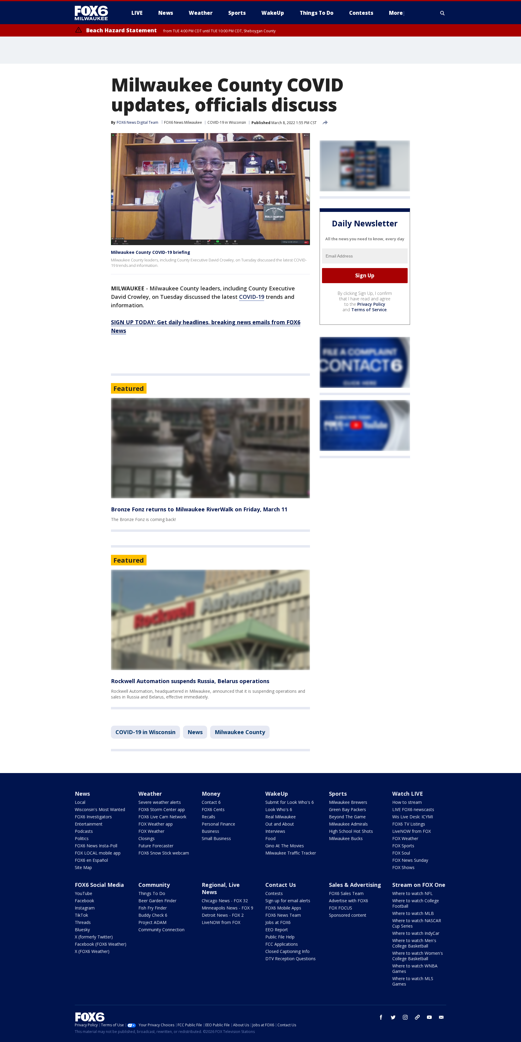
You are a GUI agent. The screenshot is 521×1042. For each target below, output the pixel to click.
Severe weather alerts (159, 802)
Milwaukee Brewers (348, 802)
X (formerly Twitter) (94, 937)
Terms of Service (369, 309)
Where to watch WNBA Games (414, 968)
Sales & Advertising (355, 884)
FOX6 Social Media (99, 884)
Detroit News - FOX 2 (223, 915)
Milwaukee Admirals (348, 824)
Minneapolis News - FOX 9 (227, 908)
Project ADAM (152, 922)
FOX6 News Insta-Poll (96, 846)
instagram (405, 1017)
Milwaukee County (240, 732)
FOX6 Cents (213, 809)
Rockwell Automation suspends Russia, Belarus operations (190, 681)
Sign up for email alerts (287, 900)
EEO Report (276, 929)
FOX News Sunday (410, 860)
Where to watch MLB (413, 913)
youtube (429, 1017)
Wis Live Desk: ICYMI (412, 817)
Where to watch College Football (415, 903)
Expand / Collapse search (442, 13)
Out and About (279, 824)
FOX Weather (151, 831)
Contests (274, 893)
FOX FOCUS (340, 908)
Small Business (216, 838)
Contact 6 (211, 802)
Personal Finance (218, 824)
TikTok (81, 915)
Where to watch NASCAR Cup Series (416, 923)
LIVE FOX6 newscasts (413, 809)
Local (80, 802)
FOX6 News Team (283, 915)
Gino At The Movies (284, 846)
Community (154, 884)
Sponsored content (347, 915)
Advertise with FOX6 (348, 900)
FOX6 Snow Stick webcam (163, 853)
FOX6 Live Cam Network (162, 817)
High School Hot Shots (351, 831)
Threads (83, 922)
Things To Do (151, 893)
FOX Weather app (155, 824)
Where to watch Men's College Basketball (414, 943)
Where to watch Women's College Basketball (417, 955)
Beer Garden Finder (157, 900)
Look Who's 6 (278, 809)
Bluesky (82, 929)
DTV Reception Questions (290, 958)
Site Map (83, 867)
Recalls (208, 817)
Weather (150, 793)
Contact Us (280, 884)
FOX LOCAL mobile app (98, 853)
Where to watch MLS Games (412, 981)
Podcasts (84, 831)
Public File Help (280, 937)
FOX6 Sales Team (346, 893)
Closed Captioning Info (287, 951)
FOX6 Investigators (93, 817)
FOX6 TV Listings (408, 824)
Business (210, 831)
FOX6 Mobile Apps (283, 908)
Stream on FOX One (418, 884)
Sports (338, 793)
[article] (210, 448)
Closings (146, 838)
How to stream (407, 802)
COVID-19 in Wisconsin (226, 122)
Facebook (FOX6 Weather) (100, 944)
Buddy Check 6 (152, 915)
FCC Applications (281, 944)
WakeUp (276, 793)
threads (417, 1017)
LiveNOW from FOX (411, 831)
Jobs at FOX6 (278, 922)
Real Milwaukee (280, 817)
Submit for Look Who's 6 (289, 802)
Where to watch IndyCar (415, 933)
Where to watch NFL (412, 893)
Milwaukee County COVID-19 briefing (150, 252)
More (396, 12)
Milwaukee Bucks (346, 838)
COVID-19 (251, 296)
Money (211, 793)
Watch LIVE (407, 793)
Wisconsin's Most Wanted (100, 809)
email (441, 1017)
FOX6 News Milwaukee (183, 122)
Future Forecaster (155, 846)
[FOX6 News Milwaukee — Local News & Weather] (95, 13)
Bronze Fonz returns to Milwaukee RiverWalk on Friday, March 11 (199, 509)
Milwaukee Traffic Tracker (290, 853)
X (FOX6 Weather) (92, 951)
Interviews (275, 831)
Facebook (84, 900)
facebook (381, 1017)
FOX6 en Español (91, 860)
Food (270, 838)
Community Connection (161, 929)
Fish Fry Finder (152, 908)
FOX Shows (403, 867)
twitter (393, 1017)
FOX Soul (401, 853)
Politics (82, 838)
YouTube (83, 893)
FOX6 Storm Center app (161, 809)
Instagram (85, 908)
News (195, 732)
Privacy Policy (371, 304)
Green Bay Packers (347, 809)
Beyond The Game (347, 817)
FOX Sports (403, 846)
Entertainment (89, 824)
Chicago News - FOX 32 (225, 900)
